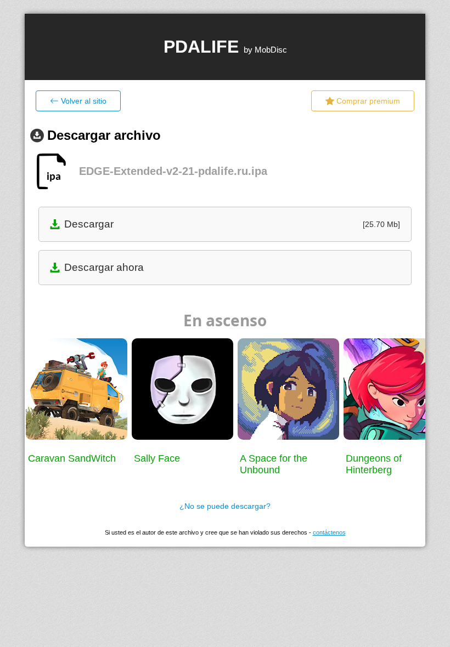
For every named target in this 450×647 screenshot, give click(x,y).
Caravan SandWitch (72, 458)
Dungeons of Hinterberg (374, 464)
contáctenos (329, 532)
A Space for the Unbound (273, 464)
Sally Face (157, 458)
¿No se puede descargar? (225, 506)
